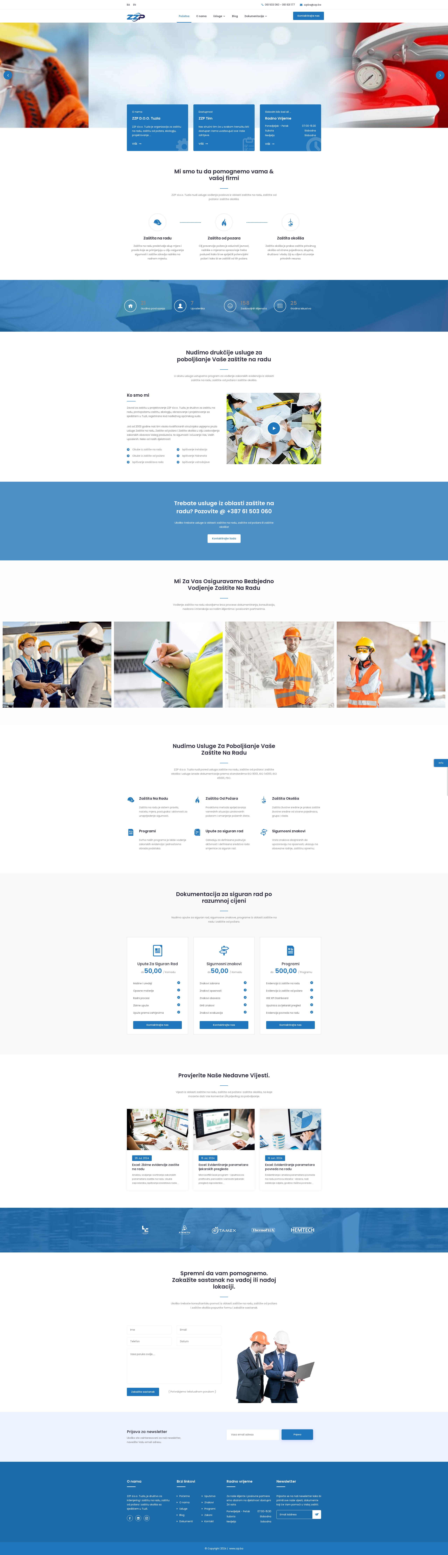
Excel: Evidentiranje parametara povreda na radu (290, 1167)
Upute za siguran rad (224, 831)
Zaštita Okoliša (285, 798)
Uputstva (209, 1496)
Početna (184, 16)
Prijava (297, 1434)
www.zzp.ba (236, 1548)
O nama (201, 16)
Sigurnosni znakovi (288, 831)
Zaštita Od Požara (222, 798)
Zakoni (208, 1515)
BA (128, 4)
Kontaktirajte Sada (224, 538)
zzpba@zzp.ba (312, 4)
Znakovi (209, 1502)
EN (134, 4)
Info (441, 763)
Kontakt (209, 1521)
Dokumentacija (255, 16)
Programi (147, 831)
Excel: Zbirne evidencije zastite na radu (155, 1167)
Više (133, 81)
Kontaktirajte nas (309, 16)
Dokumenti (186, 1521)
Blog (235, 16)
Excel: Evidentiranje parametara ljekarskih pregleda (223, 1167)
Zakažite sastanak (143, 1392)
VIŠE (134, 143)
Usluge (218, 16)
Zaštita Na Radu (153, 798)
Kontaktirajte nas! (159, 81)
